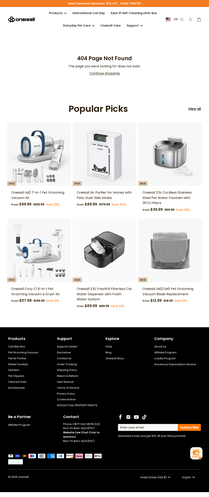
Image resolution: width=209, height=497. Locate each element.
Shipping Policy (67, 370)
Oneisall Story (115, 358)
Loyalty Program (165, 358)
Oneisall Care (110, 25)
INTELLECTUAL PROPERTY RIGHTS (77, 405)
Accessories (16, 388)
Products (56, 13)
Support (133, 25)
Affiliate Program (165, 352)
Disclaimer (64, 352)
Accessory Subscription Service (175, 364)
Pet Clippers (16, 376)
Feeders (13, 370)
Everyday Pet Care (77, 25)
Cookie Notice (66, 399)
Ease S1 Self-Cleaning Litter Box (134, 13)
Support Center (67, 346)
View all (194, 108)
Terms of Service (68, 388)
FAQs (109, 346)
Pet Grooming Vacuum (23, 352)
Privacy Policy (66, 394)
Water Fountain (18, 364)
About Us (160, 346)
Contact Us (64, 358)
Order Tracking (67, 364)
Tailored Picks (17, 382)
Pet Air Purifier (17, 358)
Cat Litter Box (16, 346)
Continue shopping (104, 73)
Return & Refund (67, 376)
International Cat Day (88, 13)
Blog (108, 352)
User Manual (65, 382)
